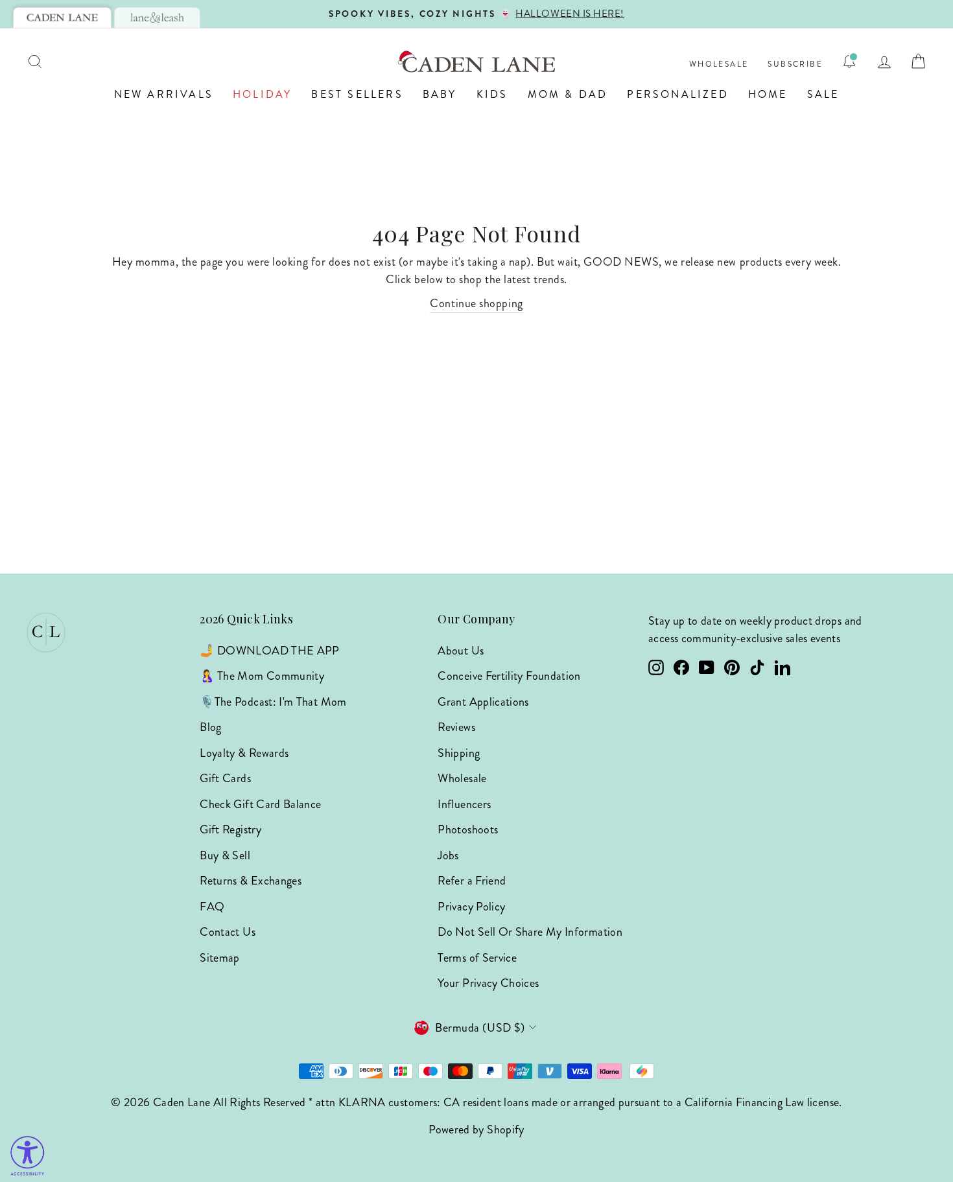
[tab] (62, 17)
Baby (440, 94)
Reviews (456, 727)
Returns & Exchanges (250, 880)
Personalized (677, 94)
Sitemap (220, 957)
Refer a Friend (472, 880)
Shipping (459, 753)
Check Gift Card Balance (260, 804)
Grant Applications (483, 701)
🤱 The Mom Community (262, 675)
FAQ (212, 906)
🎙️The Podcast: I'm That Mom (273, 701)
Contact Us (227, 931)
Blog (210, 727)
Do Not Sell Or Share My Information (530, 931)
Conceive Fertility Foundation (509, 675)
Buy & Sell (225, 855)
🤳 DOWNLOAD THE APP (269, 650)
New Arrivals (163, 94)
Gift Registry (230, 829)
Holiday (262, 94)
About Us (461, 650)
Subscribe (795, 64)
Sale (823, 94)
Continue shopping (476, 303)
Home (768, 94)
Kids (492, 94)
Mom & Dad (568, 94)
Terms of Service (477, 957)
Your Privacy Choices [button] (488, 983)
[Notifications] (849, 61)
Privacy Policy (471, 906)
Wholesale (719, 64)
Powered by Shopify (476, 1129)
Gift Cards (225, 778)
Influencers (464, 804)
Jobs (448, 855)
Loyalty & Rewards (244, 753)
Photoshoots (468, 829)
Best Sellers (357, 94)
